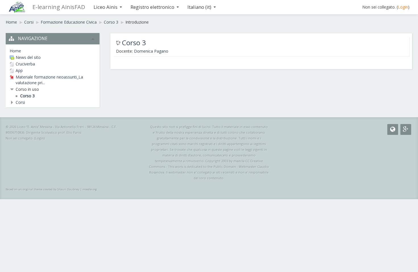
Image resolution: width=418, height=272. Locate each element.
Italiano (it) (199, 7)
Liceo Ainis (105, 7)
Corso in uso (27, 89)
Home (11, 22)
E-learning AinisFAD (58, 7)
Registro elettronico (152, 7)
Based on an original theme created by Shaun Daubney (42, 189)
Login (403, 7)
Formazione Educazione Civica (69, 22)
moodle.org (89, 189)
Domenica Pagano (151, 51)
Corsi (29, 22)
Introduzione (137, 22)
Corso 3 (111, 22)
